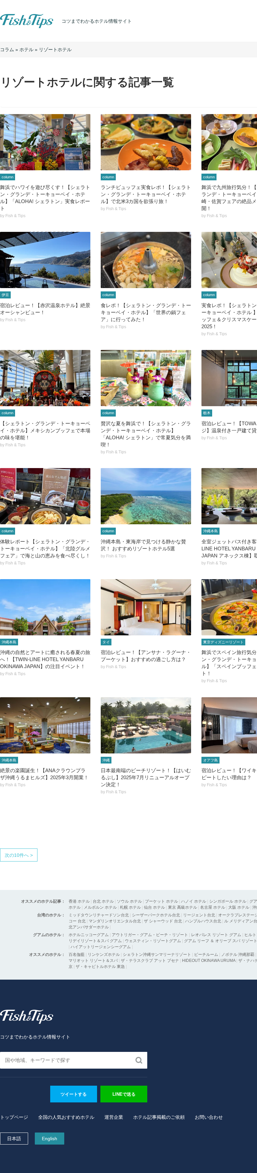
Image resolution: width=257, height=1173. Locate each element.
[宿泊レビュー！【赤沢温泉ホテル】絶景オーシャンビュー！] (45, 260)
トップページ (14, 1117)
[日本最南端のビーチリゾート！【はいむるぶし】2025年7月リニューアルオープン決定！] (146, 725)
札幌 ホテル (130, 907)
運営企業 (113, 1117)
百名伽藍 (77, 954)
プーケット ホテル (161, 901)
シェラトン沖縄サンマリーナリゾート (157, 954)
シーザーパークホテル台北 (156, 915)
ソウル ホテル (129, 901)
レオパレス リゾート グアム (216, 934)
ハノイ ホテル (193, 901)
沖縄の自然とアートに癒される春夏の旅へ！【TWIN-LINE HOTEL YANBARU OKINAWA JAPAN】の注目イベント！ (45, 659)
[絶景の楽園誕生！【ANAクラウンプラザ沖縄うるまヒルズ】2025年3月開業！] (45, 725)
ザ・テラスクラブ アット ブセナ (150, 960)
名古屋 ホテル (212, 907)
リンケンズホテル (104, 954)
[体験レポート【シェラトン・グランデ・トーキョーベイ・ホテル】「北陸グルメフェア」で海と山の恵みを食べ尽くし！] (45, 496)
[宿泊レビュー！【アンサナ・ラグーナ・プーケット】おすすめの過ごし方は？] (146, 607)
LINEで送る (124, 1094)
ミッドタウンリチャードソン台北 (99, 915)
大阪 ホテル (238, 907)
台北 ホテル (103, 901)
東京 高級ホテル (182, 907)
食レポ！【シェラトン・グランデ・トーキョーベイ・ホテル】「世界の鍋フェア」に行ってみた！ (146, 312)
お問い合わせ (209, 1117)
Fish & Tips (26, 1017)
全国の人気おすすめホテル (66, 1117)
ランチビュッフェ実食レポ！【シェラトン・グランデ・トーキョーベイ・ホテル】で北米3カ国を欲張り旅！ (146, 194)
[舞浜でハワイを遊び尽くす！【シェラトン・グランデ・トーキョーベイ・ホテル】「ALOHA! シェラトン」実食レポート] (45, 142)
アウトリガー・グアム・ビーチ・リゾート (150, 934)
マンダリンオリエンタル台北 (115, 921)
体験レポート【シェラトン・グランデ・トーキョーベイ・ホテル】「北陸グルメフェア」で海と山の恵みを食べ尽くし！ (45, 548)
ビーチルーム (206, 954)
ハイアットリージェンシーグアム (101, 946)
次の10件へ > (19, 855)
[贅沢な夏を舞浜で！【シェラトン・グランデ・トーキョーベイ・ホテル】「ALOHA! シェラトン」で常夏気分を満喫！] (146, 378)
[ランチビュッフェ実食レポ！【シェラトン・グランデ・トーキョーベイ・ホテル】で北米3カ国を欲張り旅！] (146, 142)
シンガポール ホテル (227, 901)
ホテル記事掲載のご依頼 (159, 1117)
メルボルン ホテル (100, 907)
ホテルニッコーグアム (89, 934)
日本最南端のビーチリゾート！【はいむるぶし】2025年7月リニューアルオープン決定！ (146, 777)
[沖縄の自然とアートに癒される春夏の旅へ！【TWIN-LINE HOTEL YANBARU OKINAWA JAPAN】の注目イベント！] (45, 607)
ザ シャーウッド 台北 (163, 921)
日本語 (14, 1138)
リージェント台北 (199, 915)
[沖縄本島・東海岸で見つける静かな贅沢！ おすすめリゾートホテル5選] (146, 496)
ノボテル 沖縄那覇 (237, 954)
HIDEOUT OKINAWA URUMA (208, 960)
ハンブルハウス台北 (203, 921)
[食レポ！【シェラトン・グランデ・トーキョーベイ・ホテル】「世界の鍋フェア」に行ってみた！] (146, 260)
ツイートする (74, 1094)
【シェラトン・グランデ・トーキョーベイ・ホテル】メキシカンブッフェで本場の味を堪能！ (45, 430)
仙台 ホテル (154, 907)
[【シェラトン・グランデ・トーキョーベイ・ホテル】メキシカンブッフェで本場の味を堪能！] (45, 378)
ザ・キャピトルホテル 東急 (100, 966)
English (49, 1138)
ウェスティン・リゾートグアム (153, 940)
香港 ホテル (79, 901)
